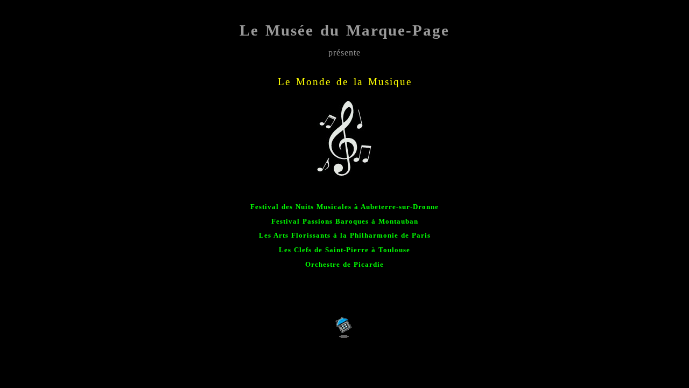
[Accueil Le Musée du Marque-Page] (345, 336)
